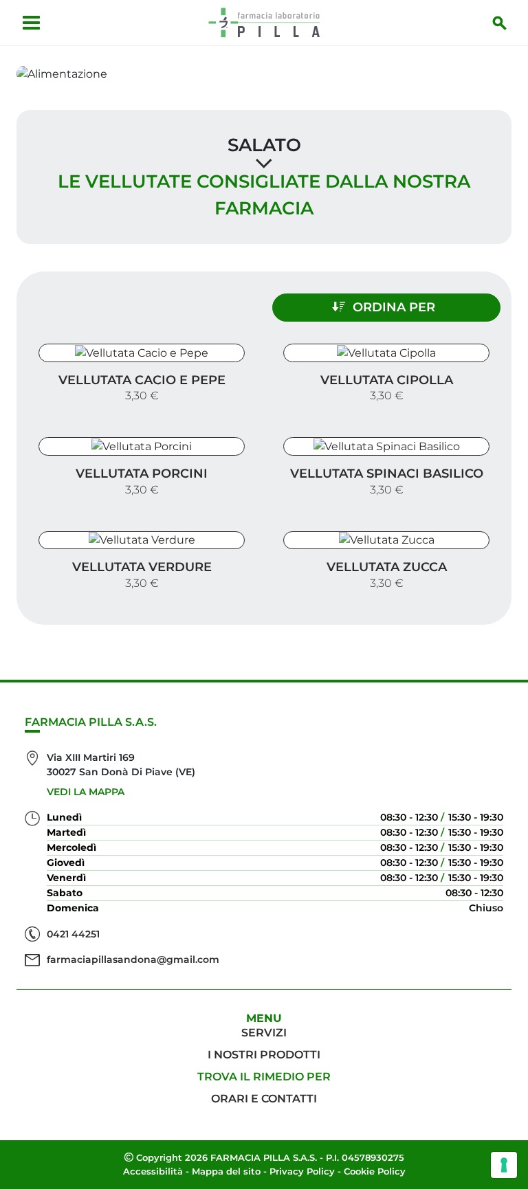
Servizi (264, 1032)
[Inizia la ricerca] (500, 23)
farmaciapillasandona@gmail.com (133, 959)
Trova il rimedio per (264, 1076)
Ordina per (394, 307)
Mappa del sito (226, 1171)
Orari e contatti (264, 1098)
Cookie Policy (375, 1171)
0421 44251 (73, 934)
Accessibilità (153, 1171)
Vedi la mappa (85, 792)
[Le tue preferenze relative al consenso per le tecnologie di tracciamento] (504, 1165)
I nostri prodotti (264, 1054)
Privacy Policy (302, 1171)
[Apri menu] (31, 23)
